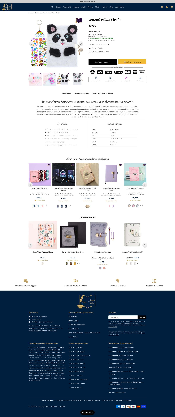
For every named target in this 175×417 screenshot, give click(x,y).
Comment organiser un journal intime (122, 388)
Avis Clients (73, 337)
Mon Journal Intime (42, 406)
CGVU (80, 400)
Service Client (74, 329)
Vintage (40, 370)
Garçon (58, 7)
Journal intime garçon (77, 351)
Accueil (31, 13)
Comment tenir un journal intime (120, 359)
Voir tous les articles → (117, 392)
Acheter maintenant (133, 62)
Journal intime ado (76, 376)
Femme (90, 7)
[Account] (167, 7)
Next (81, 43)
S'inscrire (142, 317)
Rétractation (87, 412)
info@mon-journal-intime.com (42, 322)
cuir (46, 365)
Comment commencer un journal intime (123, 351)
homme (38, 358)
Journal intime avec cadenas (79, 355)
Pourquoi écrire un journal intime (120, 367)
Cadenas (76, 7)
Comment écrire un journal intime (121, 347)
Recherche (73, 317)
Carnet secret (39, 13)
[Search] (162, 7)
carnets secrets (55, 352)
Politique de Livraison (92, 400)
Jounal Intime (119, 7)
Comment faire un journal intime (120, 355)
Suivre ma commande (39, 317)
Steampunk (33, 373)
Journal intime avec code (78, 380)
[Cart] (171, 7)
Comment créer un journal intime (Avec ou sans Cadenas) (126, 373)
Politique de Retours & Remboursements (117, 400)
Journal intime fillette (76, 372)
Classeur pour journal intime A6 (132, 252)
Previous (31, 43)
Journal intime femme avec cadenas (111, 189)
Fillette (97, 7)
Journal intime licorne (77, 384)
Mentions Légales (48, 400)
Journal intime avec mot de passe (87, 189)
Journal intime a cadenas (135, 188)
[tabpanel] (63, 79)
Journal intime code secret (102, 252)
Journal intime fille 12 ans (39, 188)
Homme (104, 7)
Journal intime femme (77, 364)
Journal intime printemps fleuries (43, 252)
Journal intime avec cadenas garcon (64, 189)
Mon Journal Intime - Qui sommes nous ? (84, 333)
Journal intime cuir (75, 388)
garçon (58, 355)
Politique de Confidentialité (67, 400)
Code (111, 7)
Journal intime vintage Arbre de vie (72, 252)
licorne (50, 370)
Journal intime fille (48, 355)
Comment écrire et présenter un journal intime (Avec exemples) (126, 383)
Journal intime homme (77, 367)
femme (31, 358)
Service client (36, 319)
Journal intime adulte (76, 359)
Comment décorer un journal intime (121, 364)
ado (43, 358)
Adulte (83, 7)
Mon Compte (73, 321)
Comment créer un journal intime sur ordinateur (126, 378)
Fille (52, 7)
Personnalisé (67, 7)
